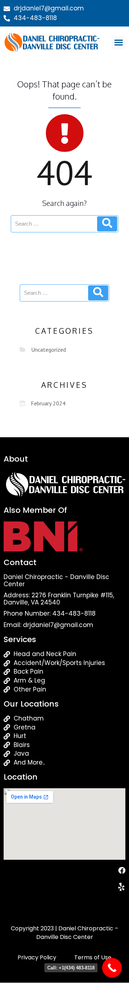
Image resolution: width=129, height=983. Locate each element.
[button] (118, 42)
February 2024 (48, 403)
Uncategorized (48, 349)
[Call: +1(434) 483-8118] (112, 968)
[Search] (107, 223)
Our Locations (31, 703)
